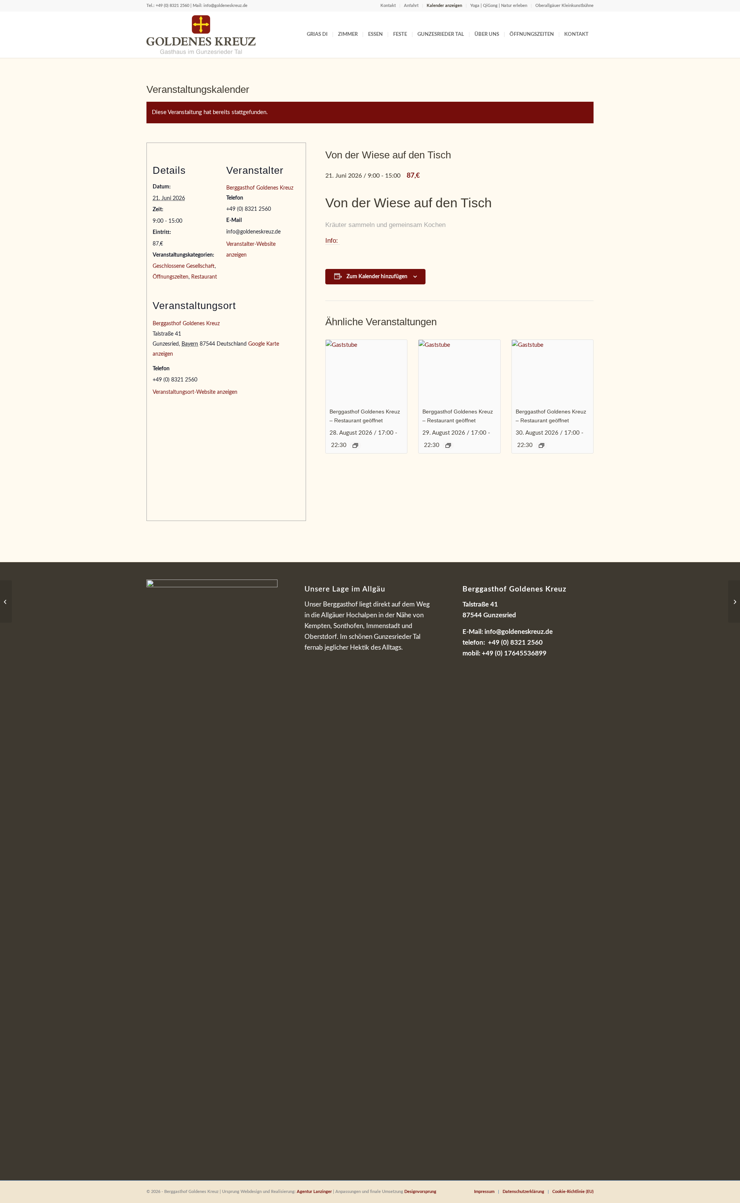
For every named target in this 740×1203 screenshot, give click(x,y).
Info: (332, 240)
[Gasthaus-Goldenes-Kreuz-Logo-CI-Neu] (201, 35)
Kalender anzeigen (444, 5)
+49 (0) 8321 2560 (172, 5)
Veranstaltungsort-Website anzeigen (195, 392)
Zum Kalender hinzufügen (376, 276)
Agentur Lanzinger (314, 1192)
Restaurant (204, 277)
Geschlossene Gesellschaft (184, 266)
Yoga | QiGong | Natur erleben (498, 5)
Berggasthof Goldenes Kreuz (259, 188)
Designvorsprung (420, 1192)
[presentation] (366, 370)
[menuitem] (388, 6)
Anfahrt (411, 5)
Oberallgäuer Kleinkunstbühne (564, 5)
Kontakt (388, 5)
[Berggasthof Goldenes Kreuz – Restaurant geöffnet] (6, 601)
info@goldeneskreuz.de (225, 5)
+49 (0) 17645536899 (514, 653)
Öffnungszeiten (170, 277)
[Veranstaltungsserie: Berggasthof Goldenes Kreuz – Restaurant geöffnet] (355, 445)
